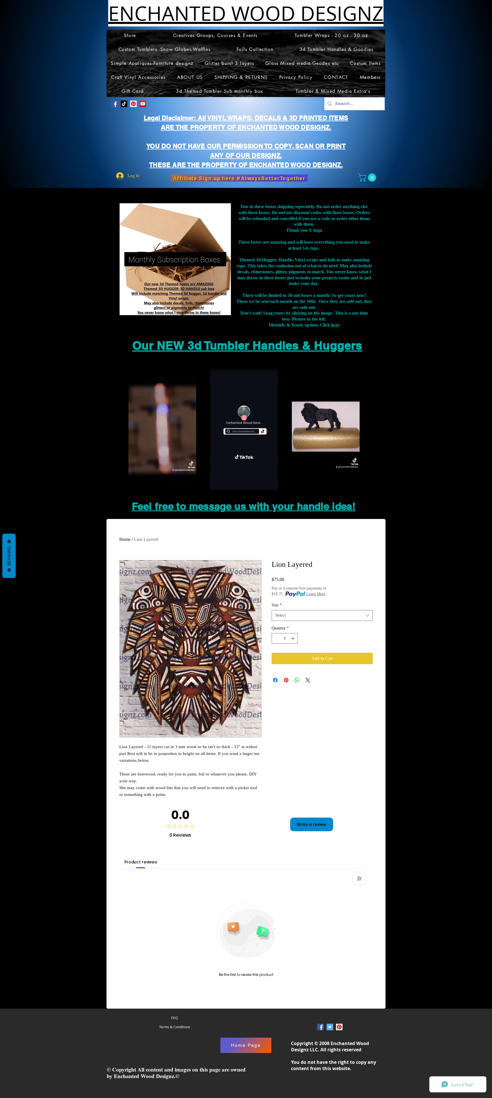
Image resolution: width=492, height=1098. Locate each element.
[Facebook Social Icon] (114, 103)
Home (124, 539)
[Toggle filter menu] (359, 878)
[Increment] (293, 638)
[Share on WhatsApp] (297, 680)
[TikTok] (124, 103)
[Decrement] (276, 638)
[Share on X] (307, 680)
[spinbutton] (285, 638)
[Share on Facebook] (275, 680)
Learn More (315, 594)
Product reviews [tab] (140, 862)
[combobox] (322, 615)
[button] (368, 177)
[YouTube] (143, 103)
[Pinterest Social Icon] (133, 103)
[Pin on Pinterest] (286, 680)
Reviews (9, 555)
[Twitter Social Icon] (330, 1027)
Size (277, 605)
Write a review (311, 824)
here (335, 325)
